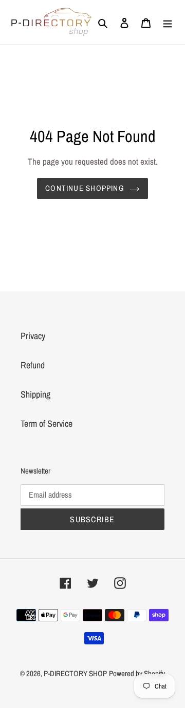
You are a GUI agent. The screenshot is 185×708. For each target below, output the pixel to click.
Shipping (35, 394)
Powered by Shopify (137, 673)
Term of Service (46, 423)
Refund (33, 365)
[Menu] (167, 22)
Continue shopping (84, 188)
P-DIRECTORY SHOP (75, 673)
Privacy (33, 335)
